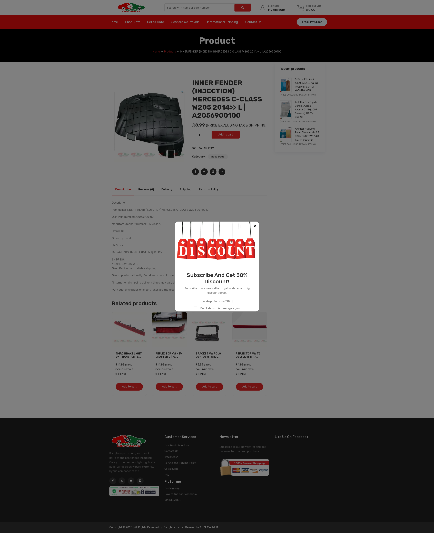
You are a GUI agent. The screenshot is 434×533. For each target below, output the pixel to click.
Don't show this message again (220, 308)
